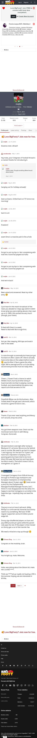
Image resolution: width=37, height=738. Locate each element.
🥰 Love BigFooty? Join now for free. (18, 136)
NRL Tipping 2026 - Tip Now (16, 27)
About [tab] (30, 130)
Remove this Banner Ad (18, 90)
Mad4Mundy (31, 705)
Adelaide (29, 107)
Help (2, 658)
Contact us (3, 648)
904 (34, 120)
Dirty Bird (6, 302)
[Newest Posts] (31, 2)
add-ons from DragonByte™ (21, 733)
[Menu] (2, 2)
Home (2, 662)
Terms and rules (5, 651)
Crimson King (7, 539)
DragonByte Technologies (7, 734)
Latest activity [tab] (15, 130)
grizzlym (6, 425)
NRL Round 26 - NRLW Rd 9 (17, 24)
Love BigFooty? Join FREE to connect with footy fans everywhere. (21, 10)
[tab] (15, 46)
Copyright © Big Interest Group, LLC (9, 678)
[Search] (35, 2)
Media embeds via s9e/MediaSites (23, 736)
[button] (18, 644)
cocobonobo (7, 154)
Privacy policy (4, 655)
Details (15, 734)
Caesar (5, 411)
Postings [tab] (23, 130)
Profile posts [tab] (4, 130)
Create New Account (26, 16)
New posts (3, 694)
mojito (5, 142)
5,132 (3, 120)
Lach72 (5, 337)
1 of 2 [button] (13, 585)
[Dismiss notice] (34, 8)
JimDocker (6, 442)
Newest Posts (5, 690)
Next (19, 585)
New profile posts (5, 697)
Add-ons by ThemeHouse (8, 736)
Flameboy (6, 288)
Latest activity (4, 701)
